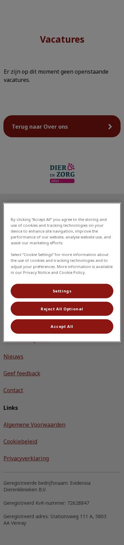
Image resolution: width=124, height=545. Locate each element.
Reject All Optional (62, 308)
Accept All (62, 326)
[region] (62, 272)
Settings (62, 290)
